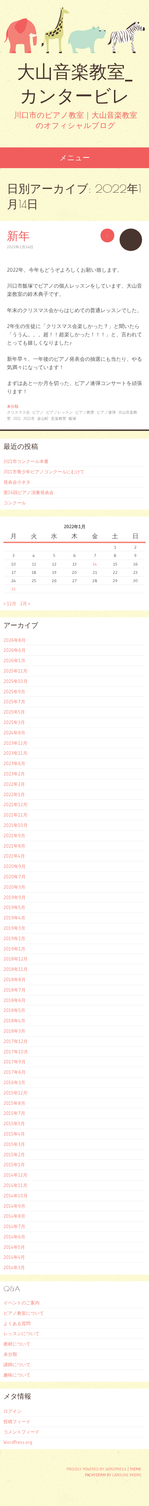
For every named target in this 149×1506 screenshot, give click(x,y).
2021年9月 (14, 835)
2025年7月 (14, 701)
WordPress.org (17, 1442)
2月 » (25, 603)
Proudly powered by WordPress (96, 1469)
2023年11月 (15, 753)
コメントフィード (21, 1432)
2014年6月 (14, 1236)
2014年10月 (15, 1195)
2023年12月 (15, 743)
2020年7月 (14, 876)
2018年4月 (14, 1020)
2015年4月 (14, 1134)
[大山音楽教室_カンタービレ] (74, 30)
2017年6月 (14, 1072)
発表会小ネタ (16, 482)
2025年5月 (14, 712)
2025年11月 (15, 671)
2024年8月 (14, 732)
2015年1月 (14, 1164)
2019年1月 (14, 949)
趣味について (16, 1375)
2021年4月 (14, 856)
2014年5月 (14, 1247)
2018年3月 (14, 1031)
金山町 (43, 418)
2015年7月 (14, 1113)
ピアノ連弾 (106, 412)
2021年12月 (15, 804)
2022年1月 (14, 794)
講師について (16, 1364)
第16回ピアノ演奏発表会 (28, 492)
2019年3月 (14, 928)
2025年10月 (15, 681)
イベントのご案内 (21, 1302)
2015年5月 (14, 1123)
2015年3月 (14, 1144)
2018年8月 (14, 979)
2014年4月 (14, 1257)
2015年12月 (15, 1092)
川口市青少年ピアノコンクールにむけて (44, 471)
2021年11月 (15, 815)
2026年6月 (14, 650)
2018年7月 (14, 990)
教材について (16, 1343)
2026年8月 (14, 640)
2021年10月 (15, 825)
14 (95, 564)
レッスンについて (21, 1333)
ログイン (12, 1411)
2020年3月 (14, 887)
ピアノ (38, 412)
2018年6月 (14, 1000)
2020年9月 (14, 866)
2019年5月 (14, 907)
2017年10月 (15, 1051)
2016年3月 (14, 1082)
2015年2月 (14, 1154)
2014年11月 (15, 1185)
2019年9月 (14, 897)
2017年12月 (15, 1041)
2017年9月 (14, 1061)
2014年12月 (15, 1175)
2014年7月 (14, 1226)
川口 (17, 418)
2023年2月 (14, 773)
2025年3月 (14, 722)
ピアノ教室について (23, 1313)
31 (13, 588)
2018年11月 (15, 969)
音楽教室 (58, 418)
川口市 (29, 418)
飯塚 (72, 418)
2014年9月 (14, 1206)
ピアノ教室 (84, 412)
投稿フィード (16, 1421)
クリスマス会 (18, 412)
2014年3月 (14, 1267)
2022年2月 (14, 784)
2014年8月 (14, 1216)
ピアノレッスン (59, 412)
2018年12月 (15, 959)
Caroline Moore (126, 1475)
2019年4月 (14, 917)
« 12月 (9, 603)
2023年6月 (14, 763)
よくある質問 (16, 1323)
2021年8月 (14, 846)
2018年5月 (14, 1010)
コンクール (14, 502)
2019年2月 (14, 938)
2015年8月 (14, 1103)
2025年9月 (14, 691)
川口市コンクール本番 (26, 461)
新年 (18, 235)
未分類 (12, 406)
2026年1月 (14, 660)
